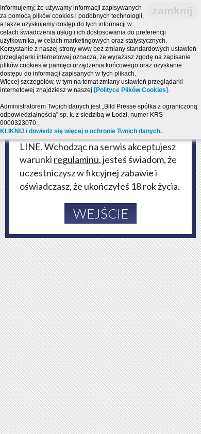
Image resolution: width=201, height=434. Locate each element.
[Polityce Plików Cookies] (131, 90)
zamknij (172, 10)
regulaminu (76, 159)
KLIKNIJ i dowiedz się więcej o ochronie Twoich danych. (81, 131)
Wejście (100, 213)
